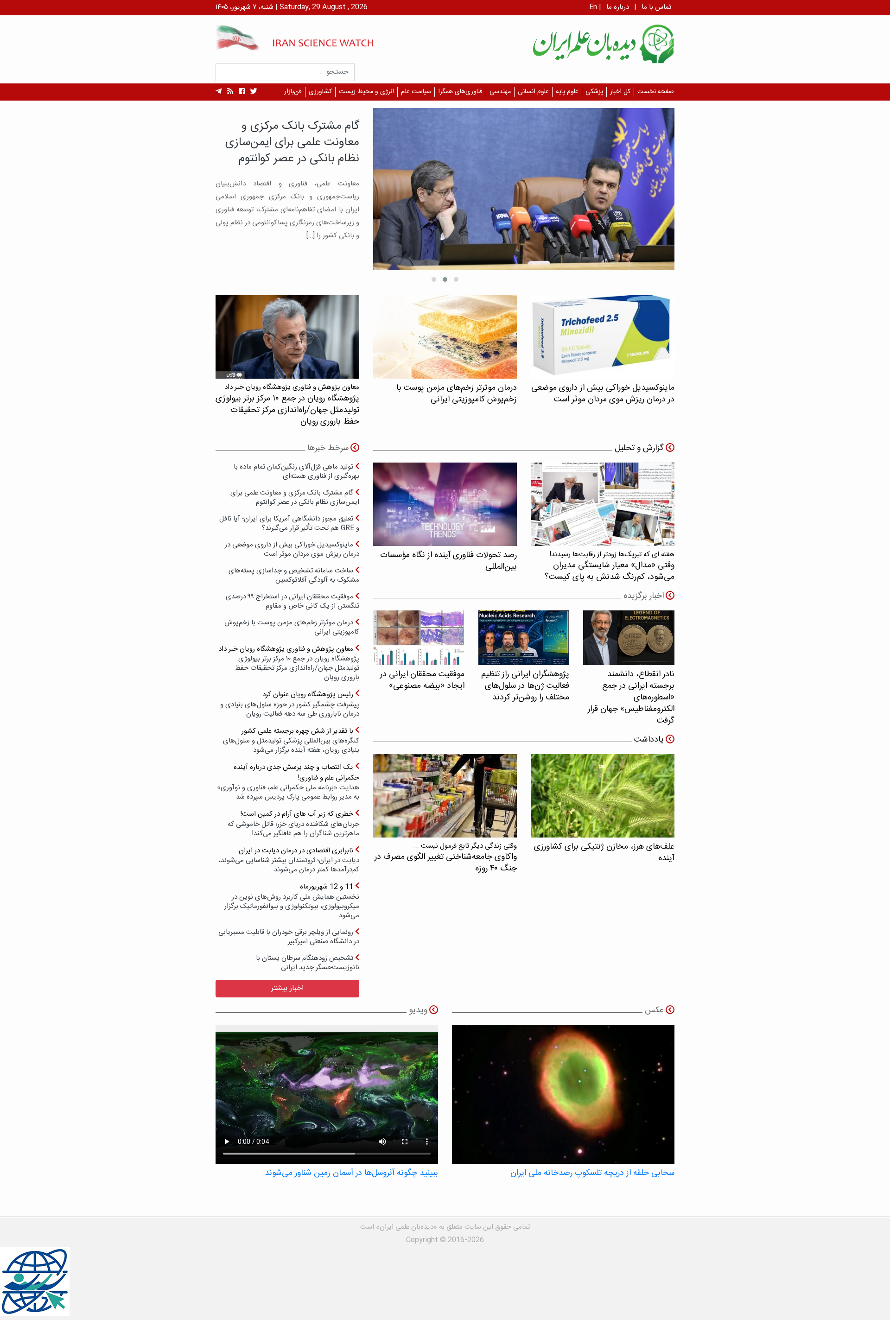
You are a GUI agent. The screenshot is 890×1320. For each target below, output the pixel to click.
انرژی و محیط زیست (366, 91)
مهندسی (500, 91)
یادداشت (649, 740)
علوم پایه (567, 91)
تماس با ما (656, 7)
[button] (456, 279)
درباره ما (617, 7)
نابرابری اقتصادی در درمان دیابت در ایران (289, 860)
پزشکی (594, 91)
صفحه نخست (655, 91)
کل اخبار (620, 91)
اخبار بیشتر (287, 988)
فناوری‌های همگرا (460, 91)
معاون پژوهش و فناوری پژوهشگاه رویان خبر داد (288, 663)
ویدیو (418, 1010)
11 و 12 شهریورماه (291, 900)
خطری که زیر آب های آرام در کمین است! (293, 823)
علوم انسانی (533, 91)
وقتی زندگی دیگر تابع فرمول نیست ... (446, 857)
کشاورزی (320, 91)
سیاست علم (416, 91)
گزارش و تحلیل (639, 448)
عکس (654, 1010)
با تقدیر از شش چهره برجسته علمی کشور (291, 740)
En (593, 7)
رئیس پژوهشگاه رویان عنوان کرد (289, 704)
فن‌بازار (293, 91)
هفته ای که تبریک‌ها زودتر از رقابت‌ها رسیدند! (609, 566)
